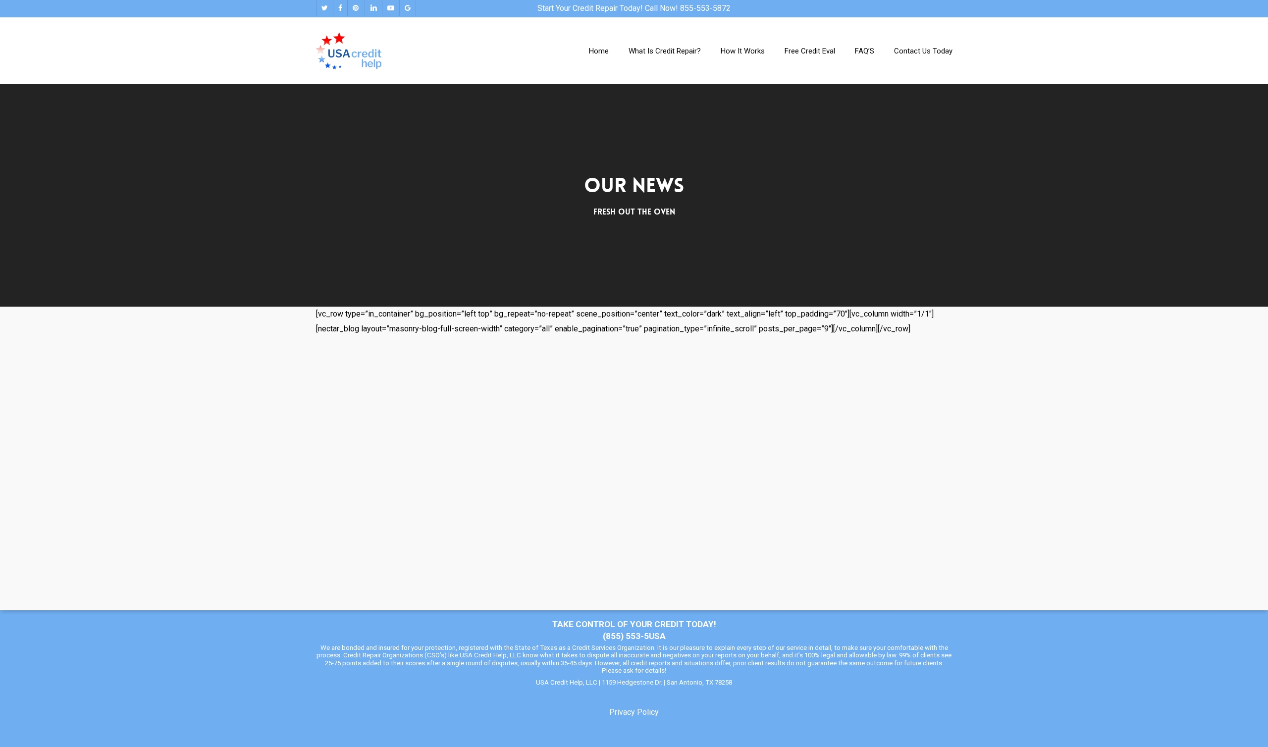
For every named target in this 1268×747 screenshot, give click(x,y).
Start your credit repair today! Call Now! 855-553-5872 (634, 8)
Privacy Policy (634, 712)
